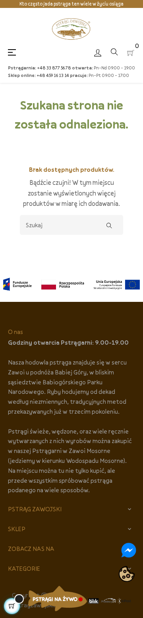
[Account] (98, 52)
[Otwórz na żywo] (57, 598)
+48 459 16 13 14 (53, 75)
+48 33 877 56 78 (54, 68)
